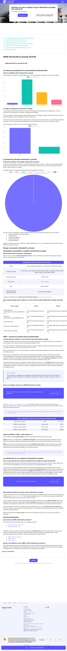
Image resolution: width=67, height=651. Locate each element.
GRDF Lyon (47, 644)
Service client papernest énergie (29, 613)
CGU (24, 617)
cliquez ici (50, 563)
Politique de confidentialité (28, 619)
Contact (25, 612)
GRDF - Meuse (11, 538)
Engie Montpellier (27, 644)
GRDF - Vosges (12, 540)
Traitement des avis (27, 618)
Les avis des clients (27, 614)
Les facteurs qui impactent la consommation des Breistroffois (20, 38)
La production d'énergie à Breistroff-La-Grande (16, 39)
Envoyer (33, 560)
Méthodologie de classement (29, 620)
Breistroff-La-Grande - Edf (14, 526)
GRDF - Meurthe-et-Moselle (14, 537)
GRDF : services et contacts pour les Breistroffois (17, 45)
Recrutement (26, 616)
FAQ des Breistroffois (11, 49)
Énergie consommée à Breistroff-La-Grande (15, 41)
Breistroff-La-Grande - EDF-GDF (15, 525)
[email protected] (44, 281)
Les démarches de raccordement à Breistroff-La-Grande (18, 47)
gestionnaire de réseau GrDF (16, 496)
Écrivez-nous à (29, 625)
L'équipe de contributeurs (28, 611)
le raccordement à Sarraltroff (44, 297)
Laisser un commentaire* (8, 551)
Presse (25, 615)
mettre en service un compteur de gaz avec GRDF (17, 404)
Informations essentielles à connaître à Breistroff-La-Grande (19, 43)
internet (41, 243)
